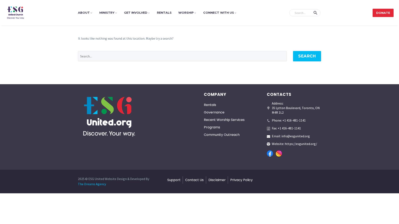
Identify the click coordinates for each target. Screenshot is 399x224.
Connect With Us (218, 13)
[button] (315, 12)
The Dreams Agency (92, 184)
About (84, 13)
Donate (383, 13)
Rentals (164, 13)
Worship (186, 13)
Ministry (107, 13)
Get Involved (135, 13)
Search (307, 56)
